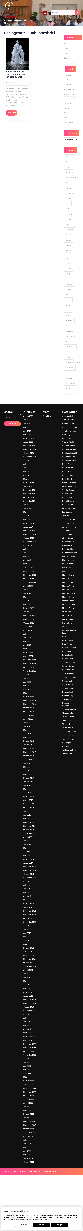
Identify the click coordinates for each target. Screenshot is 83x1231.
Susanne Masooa (69, 709)
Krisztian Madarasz (69, 553)
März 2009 (27, 1077)
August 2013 (28, 881)
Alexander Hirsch (69, 420)
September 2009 (29, 1055)
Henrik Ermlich (68, 505)
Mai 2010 (26, 1025)
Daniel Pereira (67, 471)
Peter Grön (66, 637)
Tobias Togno (67, 735)
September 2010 (29, 1011)
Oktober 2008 (28, 1096)
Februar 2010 (28, 1036)
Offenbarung (70, 336)
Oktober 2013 (28, 874)
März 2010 (27, 1033)
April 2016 (27, 793)
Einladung (69, 209)
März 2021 (27, 649)
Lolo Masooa (67, 567)
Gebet (68, 224)
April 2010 (27, 1029)
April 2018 (27, 734)
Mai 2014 (26, 848)
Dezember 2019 (29, 700)
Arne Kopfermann (69, 431)
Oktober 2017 (28, 756)
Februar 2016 (28, 796)
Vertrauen (69, 378)
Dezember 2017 (29, 748)
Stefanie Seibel (68, 688)
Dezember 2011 (29, 955)
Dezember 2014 (29, 822)
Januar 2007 (28, 1158)
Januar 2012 (28, 952)
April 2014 (27, 852)
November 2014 (29, 826)
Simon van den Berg (70, 677)
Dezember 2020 (29, 660)
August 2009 (28, 1059)
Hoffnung (69, 268)
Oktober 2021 (28, 623)
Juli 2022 (26, 590)
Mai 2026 (26, 427)
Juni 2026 (27, 423)
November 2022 (29, 575)
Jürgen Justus (67, 538)
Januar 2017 (28, 782)
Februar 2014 (28, 859)
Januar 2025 (28, 486)
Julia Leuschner (68, 531)
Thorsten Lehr (67, 720)
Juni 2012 (27, 933)
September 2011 (29, 966)
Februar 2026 (28, 438)
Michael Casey (68, 601)
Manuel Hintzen (68, 575)
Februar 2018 (28, 741)
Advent (68, 167)
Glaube (68, 240)
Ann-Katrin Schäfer (69, 427)
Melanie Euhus (68, 597)
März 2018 (27, 737)
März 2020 (27, 693)
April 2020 (27, 689)
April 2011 (27, 985)
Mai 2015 (26, 819)
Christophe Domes (69, 460)
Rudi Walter (66, 651)
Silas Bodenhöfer (69, 673)
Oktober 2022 (28, 579)
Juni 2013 (27, 889)
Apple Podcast (69, 44)
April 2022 (27, 601)
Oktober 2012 (28, 918)
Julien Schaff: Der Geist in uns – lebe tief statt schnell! (15, 74)
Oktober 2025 (28, 453)
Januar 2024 (28, 527)
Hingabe (69, 263)
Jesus (68, 279)
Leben (68, 300)
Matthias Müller (68, 586)
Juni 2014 (27, 844)
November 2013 (29, 870)
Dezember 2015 (29, 804)
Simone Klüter (67, 681)
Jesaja (68, 274)
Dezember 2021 (29, 615)
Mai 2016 (26, 789)
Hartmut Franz (67, 497)
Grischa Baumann (69, 490)
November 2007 (29, 1125)
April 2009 (27, 1073)
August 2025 (28, 460)
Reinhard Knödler (69, 648)
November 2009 (29, 1048)
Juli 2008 (26, 1107)
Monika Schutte (68, 619)
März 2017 (27, 774)
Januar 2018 (28, 745)
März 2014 (27, 856)
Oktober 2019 (28, 708)
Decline (41, 1225)
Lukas (68, 310)
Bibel (67, 204)
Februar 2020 (28, 697)
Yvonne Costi (67, 754)
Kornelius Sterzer (69, 549)
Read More (12, 114)
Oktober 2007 (28, 1129)
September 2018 (29, 715)
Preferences (23, 1225)
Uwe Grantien (67, 746)
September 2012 (29, 922)
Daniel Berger (67, 464)
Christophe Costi (68, 457)
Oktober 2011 (28, 963)
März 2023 (27, 564)
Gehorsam (69, 230)
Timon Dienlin (67, 728)
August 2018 (28, 719)
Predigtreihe (70, 347)
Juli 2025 (26, 464)
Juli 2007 (26, 1140)
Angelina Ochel (68, 423)
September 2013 (29, 878)
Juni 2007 (27, 1144)
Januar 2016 (28, 800)
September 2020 (29, 671)
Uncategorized (67, 743)
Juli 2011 (26, 974)
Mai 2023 (26, 556)
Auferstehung (70, 183)
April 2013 (27, 896)
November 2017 (29, 752)
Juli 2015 (26, 811)
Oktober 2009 (28, 1051)
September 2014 (29, 833)
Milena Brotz (67, 615)
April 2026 (27, 431)
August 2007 (28, 1136)
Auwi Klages (67, 435)
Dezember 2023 (29, 531)
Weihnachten (70, 383)
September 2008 (29, 1099)
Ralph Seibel (67, 644)
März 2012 (27, 944)
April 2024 (27, 516)
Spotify (66, 58)
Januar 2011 (28, 996)
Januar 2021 (28, 656)
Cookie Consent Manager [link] (11, 1211)
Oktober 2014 (28, 830)
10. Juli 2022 (12, 83)
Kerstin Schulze (68, 542)
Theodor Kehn (67, 713)
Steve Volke (66, 699)
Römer (68, 357)
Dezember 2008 (29, 1088)
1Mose (68, 162)
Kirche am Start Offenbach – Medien (69, 103)
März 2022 (27, 604)
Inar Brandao (67, 512)
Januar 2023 (28, 567)
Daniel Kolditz (67, 468)
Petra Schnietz (67, 640)
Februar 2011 (28, 992)
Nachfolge (69, 331)
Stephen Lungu (68, 696)
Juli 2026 (26, 420)
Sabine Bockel (67, 655)
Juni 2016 (27, 785)
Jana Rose (66, 516)
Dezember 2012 (29, 911)
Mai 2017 (26, 767)
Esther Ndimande (69, 483)
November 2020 (29, 663)
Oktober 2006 (28, 1162)
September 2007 (29, 1132)
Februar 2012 (28, 948)
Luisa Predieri (67, 571)
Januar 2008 (28, 1118)
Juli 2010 (26, 1018)
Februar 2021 (28, 652)
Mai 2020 (26, 686)
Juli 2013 (26, 885)
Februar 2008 (28, 1114)
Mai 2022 (26, 597)
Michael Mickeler (68, 604)
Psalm (68, 352)
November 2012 (29, 915)
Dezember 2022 (29, 571)
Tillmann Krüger (68, 724)
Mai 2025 (26, 471)
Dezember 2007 (29, 1121)
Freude (68, 219)
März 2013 (27, 900)
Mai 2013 (26, 892)
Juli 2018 (26, 723)
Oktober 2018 (28, 711)
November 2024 (29, 494)
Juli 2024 (26, 505)
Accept (59, 1225)
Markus (68, 315)
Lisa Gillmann (67, 564)
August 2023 (28, 545)
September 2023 (29, 542)
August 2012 (28, 926)
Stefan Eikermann (69, 685)
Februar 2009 (28, 1081)
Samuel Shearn (68, 666)
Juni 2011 (27, 977)
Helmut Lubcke (68, 501)
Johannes (69, 284)
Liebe (68, 305)
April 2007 (27, 1151)
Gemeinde (69, 235)
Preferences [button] (47, 1219)
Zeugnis (69, 388)
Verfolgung (69, 367)
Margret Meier (67, 582)
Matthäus (69, 320)
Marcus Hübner (68, 579)
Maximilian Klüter (69, 593)
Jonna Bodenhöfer (69, 527)
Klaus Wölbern (68, 545)
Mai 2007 (26, 1147)
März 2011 (27, 988)
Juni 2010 (27, 1022)
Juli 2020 (26, 678)
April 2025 (27, 475)
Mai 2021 (26, 641)
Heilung (68, 258)
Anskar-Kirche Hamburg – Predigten (69, 79)
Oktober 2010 (28, 1007)
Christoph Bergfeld (69, 453)
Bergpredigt (70, 193)
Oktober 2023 (28, 538)
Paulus (68, 341)
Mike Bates (66, 612)
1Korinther (69, 157)
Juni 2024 (27, 508)
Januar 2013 (28, 907)
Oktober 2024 (28, 497)
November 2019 (29, 704)
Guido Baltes (67, 494)
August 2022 (28, 586)
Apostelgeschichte (72, 177)
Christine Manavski (69, 449)
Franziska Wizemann (70, 486)
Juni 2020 (27, 682)
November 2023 (29, 534)
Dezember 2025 (29, 446)
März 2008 (27, 1110)
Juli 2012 (26, 929)
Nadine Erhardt (68, 623)
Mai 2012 (26, 937)
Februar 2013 (28, 904)
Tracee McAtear (68, 739)
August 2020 (28, 675)
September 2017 (29, 759)
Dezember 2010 (29, 1000)
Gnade (68, 245)
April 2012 (27, 940)
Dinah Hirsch (67, 479)
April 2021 (27, 645)
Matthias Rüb (67, 590)
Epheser (69, 214)
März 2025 (27, 479)
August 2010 (28, 1014)
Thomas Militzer (68, 717)
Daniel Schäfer (68, 475)
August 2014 (28, 837)
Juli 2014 (26, 841)
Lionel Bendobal (68, 560)
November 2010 (29, 1003)
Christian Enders (68, 446)
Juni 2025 (27, 468)
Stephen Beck (67, 692)
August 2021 (28, 630)
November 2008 (29, 1092)
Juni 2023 (27, 553)
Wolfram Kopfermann (70, 750)
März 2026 (27, 435)
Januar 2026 (28, 442)
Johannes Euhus (68, 519)
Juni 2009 (27, 1066)
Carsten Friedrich (69, 442)
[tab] (45, 13)
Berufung (69, 198)
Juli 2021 (26, 634)
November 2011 (29, 959)
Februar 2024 (28, 523)
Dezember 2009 (29, 1044)
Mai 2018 (26, 730)
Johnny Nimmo (68, 523)
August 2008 (28, 1103)
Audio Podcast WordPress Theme (18, 1171)
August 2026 (28, 416)
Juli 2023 (26, 549)
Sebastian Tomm (68, 670)
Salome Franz (67, 659)
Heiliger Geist (68, 252)
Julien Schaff (67, 534)
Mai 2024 (26, 512)
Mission (68, 326)
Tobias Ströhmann (69, 731)
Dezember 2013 (29, 867)
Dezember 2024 (29, 490)
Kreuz (68, 294)
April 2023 (27, 560)
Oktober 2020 (28, 667)
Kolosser (69, 289)
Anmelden (47, 416)
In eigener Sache (68, 508)
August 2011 (28, 970)
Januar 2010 (28, 1040)
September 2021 (29, 627)
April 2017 (27, 771)
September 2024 (29, 501)
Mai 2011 (26, 981)
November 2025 (29, 449)
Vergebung (70, 373)
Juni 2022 (27, 593)
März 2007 (27, 1155)
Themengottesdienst (73, 362)
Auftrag (68, 188)
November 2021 (29, 619)
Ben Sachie (66, 438)
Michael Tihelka (68, 608)
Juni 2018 (27, 726)
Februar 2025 (28, 483)
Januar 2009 (28, 1084)
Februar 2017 (28, 778)
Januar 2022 (28, 612)
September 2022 (29, 582)
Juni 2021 (27, 638)
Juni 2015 (27, 815)
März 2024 (27, 519)
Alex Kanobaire (68, 416)
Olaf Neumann (67, 627)
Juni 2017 (27, 763)
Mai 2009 (26, 1070)
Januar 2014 (28, 863)
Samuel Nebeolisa (69, 662)
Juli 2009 (26, 1062)
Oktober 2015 (28, 808)
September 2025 (29, 457)
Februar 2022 (28, 608)
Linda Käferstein (68, 556)
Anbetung (69, 172)
